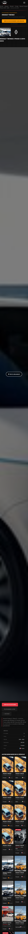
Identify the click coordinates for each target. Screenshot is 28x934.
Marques (7, 6)
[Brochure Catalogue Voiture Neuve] (4, 2)
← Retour (6, 713)
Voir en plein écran (10, 704)
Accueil (1, 6)
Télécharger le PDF (9, 709)
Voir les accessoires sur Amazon (14, 21)
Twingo (16, 6)
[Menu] (25, 2)
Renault (12, 6)
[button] (14, 374)
